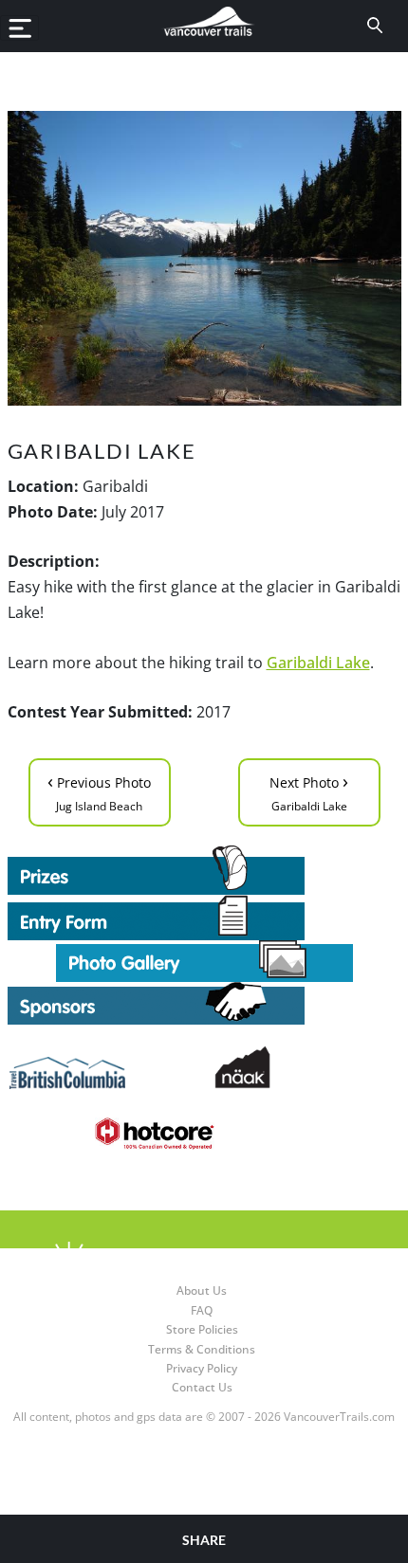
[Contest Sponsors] (204, 1003)
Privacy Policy (201, 1368)
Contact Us (202, 1387)
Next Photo (308, 791)
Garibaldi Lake (318, 662)
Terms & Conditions (201, 1349)
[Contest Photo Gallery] (204, 959)
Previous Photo (99, 791)
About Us (201, 1290)
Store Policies (202, 1329)
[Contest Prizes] (204, 870)
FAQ (202, 1310)
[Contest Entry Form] (204, 917)
